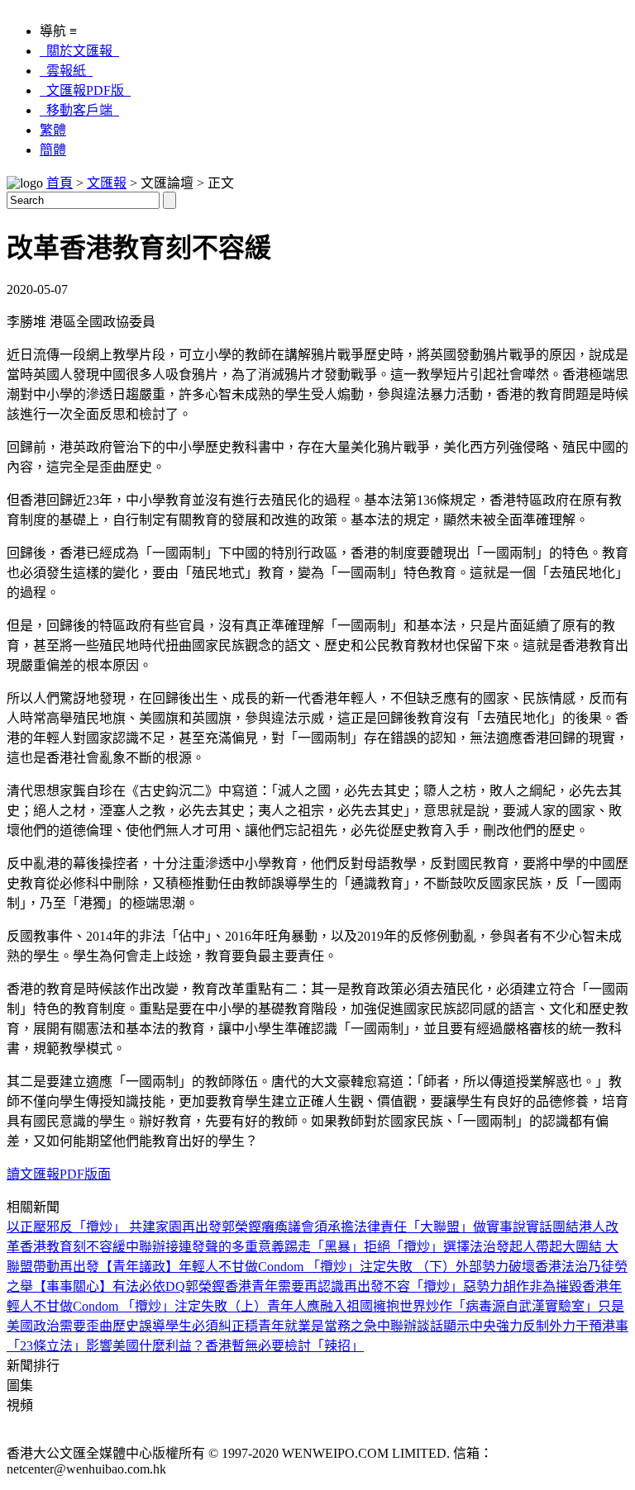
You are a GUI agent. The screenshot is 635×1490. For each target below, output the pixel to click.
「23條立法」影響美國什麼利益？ (106, 1346)
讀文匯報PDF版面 (59, 1174)
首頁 (59, 183)
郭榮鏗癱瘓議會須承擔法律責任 (314, 1227)
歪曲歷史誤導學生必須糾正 (165, 1326)
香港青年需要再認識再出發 (304, 1286)
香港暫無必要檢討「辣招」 (284, 1346)
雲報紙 (66, 71)
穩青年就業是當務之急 (311, 1326)
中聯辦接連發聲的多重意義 (205, 1247)
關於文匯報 (79, 51)
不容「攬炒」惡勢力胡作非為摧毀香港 (496, 1286)
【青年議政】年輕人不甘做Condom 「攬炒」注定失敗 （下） (277, 1267)
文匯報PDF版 (85, 90)
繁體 (53, 130)
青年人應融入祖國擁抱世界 (346, 1306)
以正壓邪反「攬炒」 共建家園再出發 (114, 1227)
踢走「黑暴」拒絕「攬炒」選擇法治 (390, 1247)
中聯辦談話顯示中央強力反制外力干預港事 (502, 1326)
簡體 (53, 150)
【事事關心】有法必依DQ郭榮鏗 (129, 1286)
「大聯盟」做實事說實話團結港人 (506, 1227)
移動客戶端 (79, 110)
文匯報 (107, 183)
